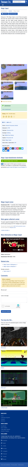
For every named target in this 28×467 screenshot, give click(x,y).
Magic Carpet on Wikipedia (9, 266)
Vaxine (2, 367)
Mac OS (9, 122)
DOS (4, 122)
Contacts (3, 419)
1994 (9, 128)
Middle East (7, 135)
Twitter (4, 445)
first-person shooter (13, 125)
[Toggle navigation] (3, 5)
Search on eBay (5, 230)
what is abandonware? (6, 109)
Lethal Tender (4, 407)
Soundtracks (3, 426)
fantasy (12, 135)
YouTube (5, 448)
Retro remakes (4, 427)
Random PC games (5, 431)
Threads (4, 456)
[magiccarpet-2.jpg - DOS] (21, 86)
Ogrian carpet (6, 271)
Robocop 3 (3, 387)
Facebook (5, 440)
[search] (26, 2)
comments (5, 13)
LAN (15, 142)
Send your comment (6, 311)
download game (14, 13)
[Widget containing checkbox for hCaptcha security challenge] (11, 306)
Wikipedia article (13, 227)
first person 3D (10, 137)
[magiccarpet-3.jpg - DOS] (7, 86)
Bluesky (4, 459)
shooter (10, 11)
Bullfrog (8, 132)
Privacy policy (14, 464)
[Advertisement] (14, 50)
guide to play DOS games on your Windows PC (17, 167)
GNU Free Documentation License (19, 226)
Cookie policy (21, 464)
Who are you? (4, 290)
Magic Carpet (8, 140)
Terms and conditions (5, 464)
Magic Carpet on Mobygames (10, 264)
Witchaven (3, 347)
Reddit (4, 443)
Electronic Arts (10, 130)
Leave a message (4, 295)
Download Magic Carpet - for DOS (10, 160)
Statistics (3, 421)
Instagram (5, 451)
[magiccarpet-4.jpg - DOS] (7, 95)
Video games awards (5, 429)
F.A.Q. (2, 415)
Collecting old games (5, 417)
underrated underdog (7, 101)
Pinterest (5, 453)
